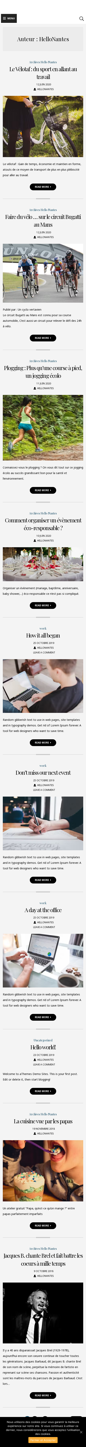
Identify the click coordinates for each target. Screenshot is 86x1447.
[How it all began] (43, 686)
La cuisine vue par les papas (43, 1121)
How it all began (43, 635)
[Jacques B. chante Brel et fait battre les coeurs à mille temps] (43, 1313)
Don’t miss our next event (43, 772)
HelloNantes (45, 89)
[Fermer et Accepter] (81, 1432)
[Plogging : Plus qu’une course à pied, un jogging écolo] (43, 428)
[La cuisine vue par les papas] (43, 1170)
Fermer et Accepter (43, 1440)
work (43, 628)
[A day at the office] (43, 960)
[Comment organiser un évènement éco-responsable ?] (43, 564)
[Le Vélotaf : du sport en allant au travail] (43, 126)
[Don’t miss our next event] (43, 823)
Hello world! (43, 1047)
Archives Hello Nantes (43, 62)
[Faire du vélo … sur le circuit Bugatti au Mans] (43, 273)
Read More (42, 187)
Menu (11, 18)
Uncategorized (43, 1040)
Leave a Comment (44, 652)
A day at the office (43, 909)
